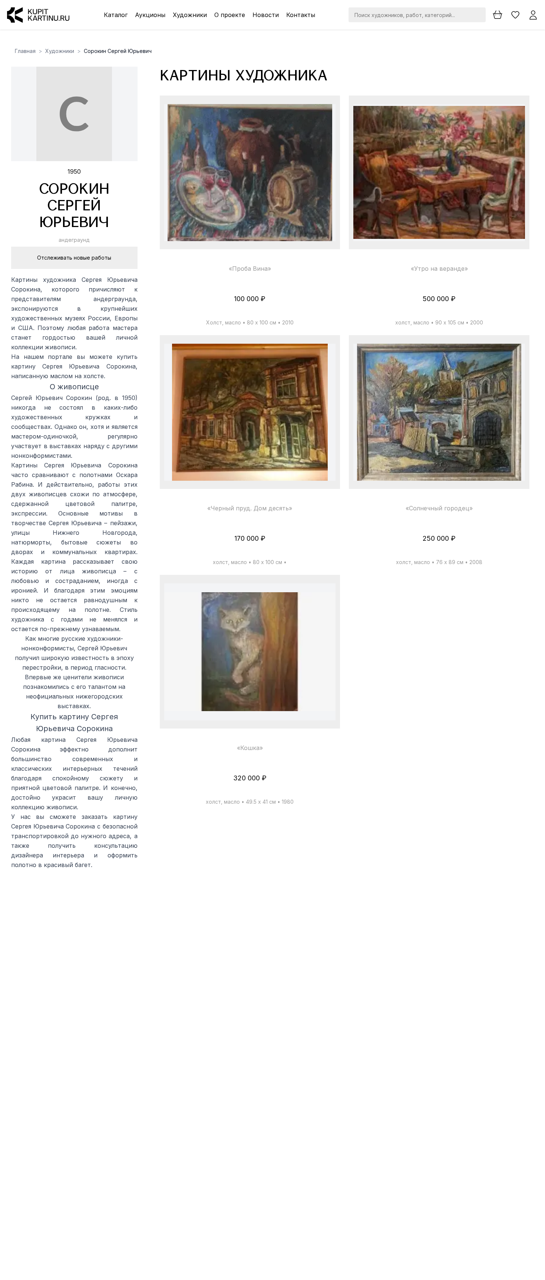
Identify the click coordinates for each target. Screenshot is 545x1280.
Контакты (300, 15)
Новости (265, 15)
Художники (190, 15)
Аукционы (150, 15)
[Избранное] (515, 15)
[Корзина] (497, 15)
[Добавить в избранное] (324, 116)
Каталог (116, 15)
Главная (25, 51)
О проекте (229, 15)
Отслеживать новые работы (74, 257)
